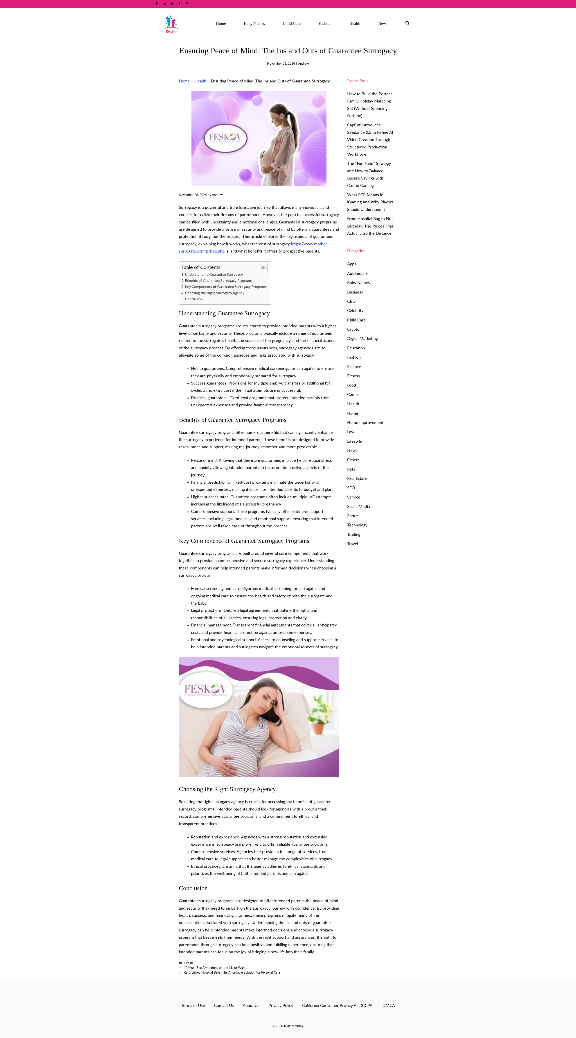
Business (355, 292)
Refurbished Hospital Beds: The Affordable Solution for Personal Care (232, 972)
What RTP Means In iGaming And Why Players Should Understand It (370, 202)
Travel (352, 544)
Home (221, 23)
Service (353, 497)
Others (353, 460)
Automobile (357, 274)
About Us (251, 1006)
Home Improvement (365, 423)
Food (351, 385)
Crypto (353, 330)
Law (350, 432)
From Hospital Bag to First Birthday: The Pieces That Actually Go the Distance (370, 226)
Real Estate (357, 479)
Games (353, 395)
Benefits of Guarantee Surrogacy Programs (218, 280)
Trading (353, 535)
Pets (351, 469)
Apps (351, 264)
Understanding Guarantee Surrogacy (214, 274)
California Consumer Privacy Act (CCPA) (338, 1006)
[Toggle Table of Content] (261, 267)
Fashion (325, 23)
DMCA (388, 1006)
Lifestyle (354, 441)
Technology (357, 525)
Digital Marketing (362, 339)
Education (356, 348)
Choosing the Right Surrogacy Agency (214, 293)
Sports (353, 516)
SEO (351, 488)
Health (354, 23)
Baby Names (254, 23)
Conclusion (194, 299)
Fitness (353, 376)
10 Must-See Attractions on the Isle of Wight (215, 968)
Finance (354, 367)
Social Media (358, 507)
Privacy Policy (280, 1006)
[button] (407, 23)
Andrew (303, 63)
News (382, 23)
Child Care (292, 23)
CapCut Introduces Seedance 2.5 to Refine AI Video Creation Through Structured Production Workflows (370, 140)
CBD (351, 302)
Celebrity (355, 311)
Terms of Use (193, 1006)
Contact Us (224, 1006)
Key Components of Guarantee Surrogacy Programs (226, 287)
